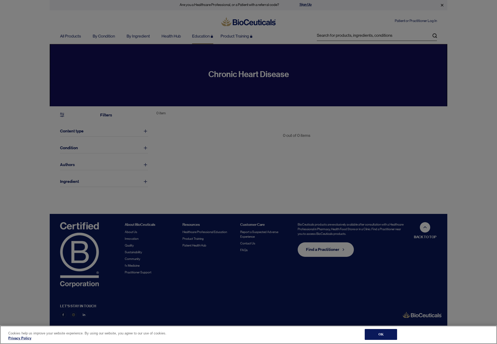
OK (381, 334)
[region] (248, 335)
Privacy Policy (19, 338)
